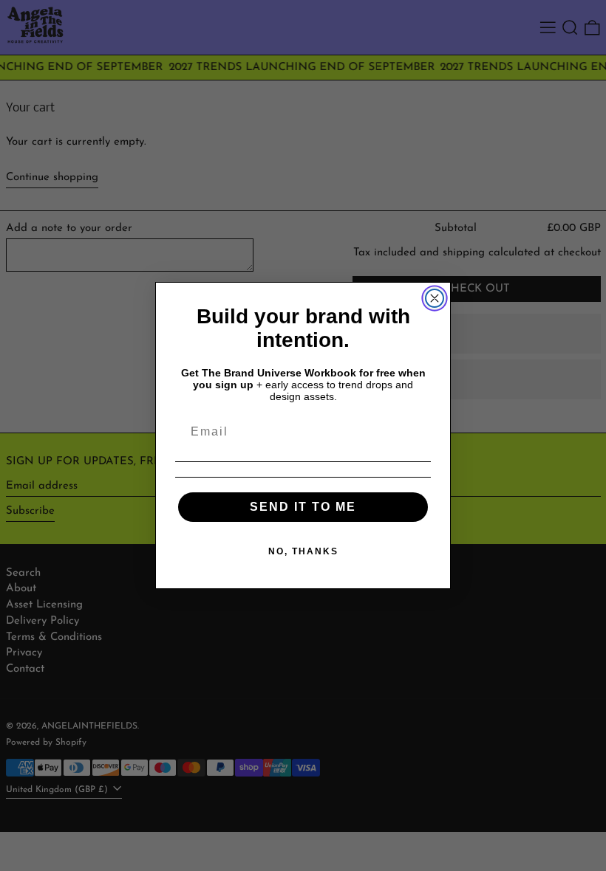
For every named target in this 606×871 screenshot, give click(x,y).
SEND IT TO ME (303, 506)
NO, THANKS (303, 551)
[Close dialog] (434, 298)
